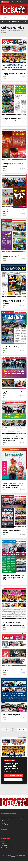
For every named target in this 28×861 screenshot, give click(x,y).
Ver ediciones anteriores (12, 780)
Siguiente (21, 729)
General (3, 832)
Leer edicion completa (15, 775)
